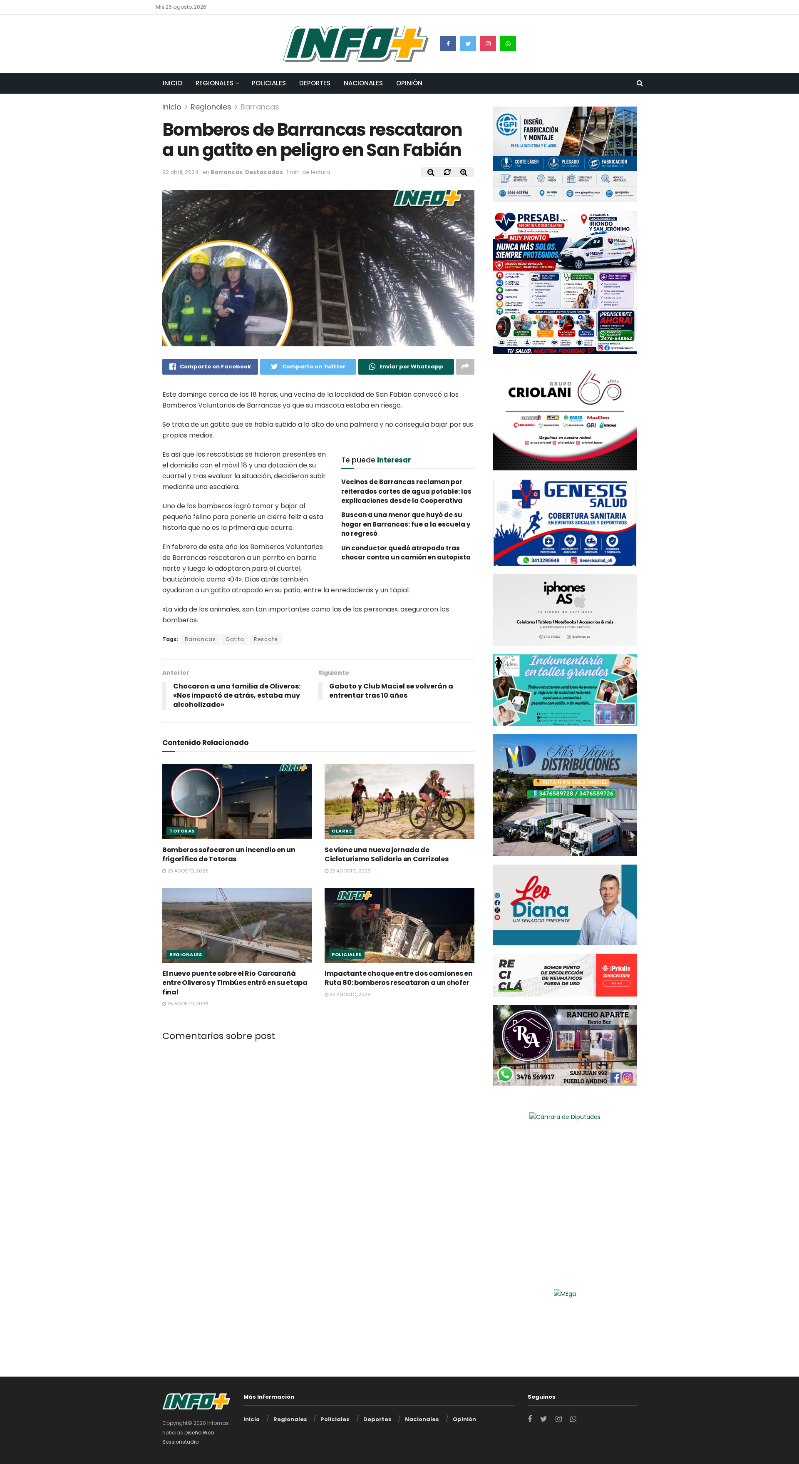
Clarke (342, 831)
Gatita (235, 639)
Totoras (182, 831)
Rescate (266, 639)
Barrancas (260, 107)
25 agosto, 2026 (187, 870)
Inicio (172, 83)
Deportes (314, 83)
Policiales (269, 83)
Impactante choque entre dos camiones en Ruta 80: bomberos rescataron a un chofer (399, 978)
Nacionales (363, 83)
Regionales (214, 83)
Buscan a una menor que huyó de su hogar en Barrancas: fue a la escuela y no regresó (405, 524)
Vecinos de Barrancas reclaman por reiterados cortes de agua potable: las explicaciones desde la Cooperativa (406, 491)
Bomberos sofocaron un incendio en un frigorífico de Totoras (228, 854)
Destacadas (264, 172)
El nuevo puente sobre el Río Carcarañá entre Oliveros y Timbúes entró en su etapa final (235, 983)
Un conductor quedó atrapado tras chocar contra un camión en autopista (406, 553)
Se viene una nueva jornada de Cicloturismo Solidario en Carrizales (386, 854)
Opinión (409, 83)
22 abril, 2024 (180, 172)
